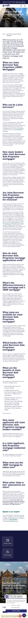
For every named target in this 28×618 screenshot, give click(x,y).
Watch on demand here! (20, 2)
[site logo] (6, 5)
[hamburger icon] (24, 5)
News (4, 34)
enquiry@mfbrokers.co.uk (11, 521)
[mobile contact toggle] (21, 6)
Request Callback (16, 610)
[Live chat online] (20, 616)
